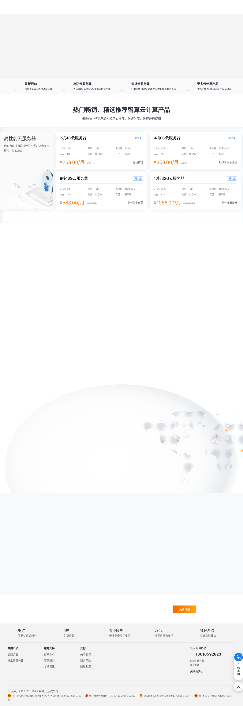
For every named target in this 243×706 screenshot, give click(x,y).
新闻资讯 (49, 666)
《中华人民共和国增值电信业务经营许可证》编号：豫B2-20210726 (46, 695)
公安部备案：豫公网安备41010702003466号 (167, 695)
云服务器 (13, 654)
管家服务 (49, 660)
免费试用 (184, 609)
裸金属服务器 (16, 660)
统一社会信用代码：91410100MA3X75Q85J (112, 695)
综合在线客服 (197, 660)
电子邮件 (194, 665)
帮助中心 (49, 654)
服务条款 (85, 660)
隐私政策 (85, 666)
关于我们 (85, 654)
